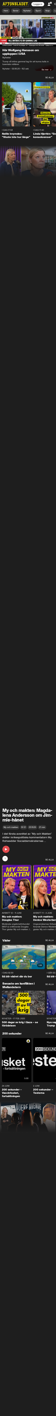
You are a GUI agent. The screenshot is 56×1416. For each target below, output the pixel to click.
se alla (49, 77)
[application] (28, 31)
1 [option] (5, 858)
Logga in (37, 4)
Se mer (45, 69)
